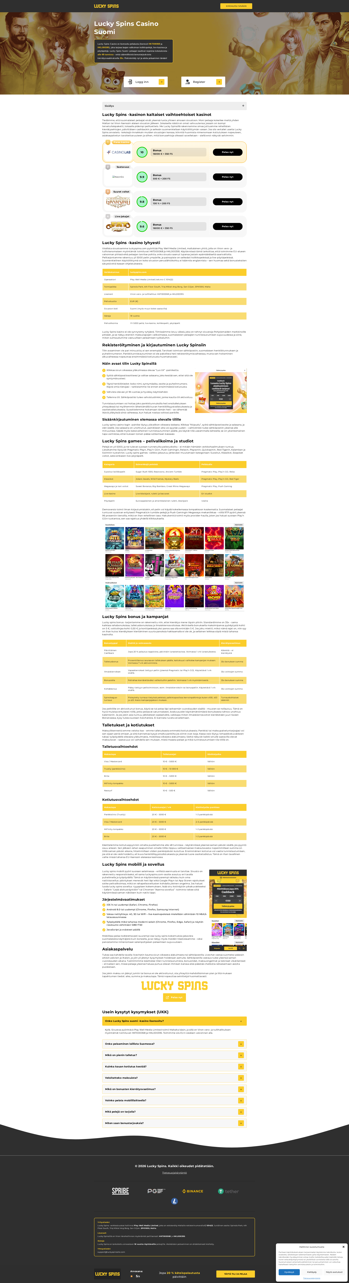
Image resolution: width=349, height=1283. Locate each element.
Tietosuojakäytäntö (311, 1278)
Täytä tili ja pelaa (235, 1274)
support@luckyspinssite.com (111, 1252)
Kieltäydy (312, 1272)
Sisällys (109, 105)
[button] (343, 1246)
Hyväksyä (289, 1272)
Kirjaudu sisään (236, 6)
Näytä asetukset (334, 1272)
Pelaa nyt (228, 152)
